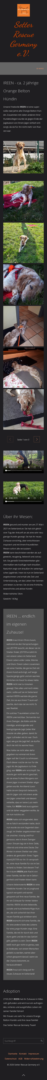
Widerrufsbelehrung (33, 1058)
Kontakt (23, 1053)
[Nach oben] (24, 1074)
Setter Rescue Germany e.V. (23, 39)
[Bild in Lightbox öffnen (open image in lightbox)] (23, 157)
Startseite (12, 1053)
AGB (20, 1058)
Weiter (37, 439)
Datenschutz (11, 1058)
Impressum (33, 1053)
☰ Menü (40, 68)
